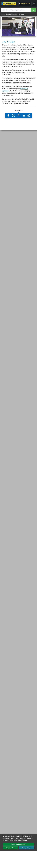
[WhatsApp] (28, 115)
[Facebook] (8, 115)
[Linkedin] (23, 115)
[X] (13, 115)
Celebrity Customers (11, 14)
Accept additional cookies (18, 844)
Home (3, 14)
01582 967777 (25, 3)
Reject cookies (10, 848)
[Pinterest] (18, 115)
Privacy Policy (26, 848)
